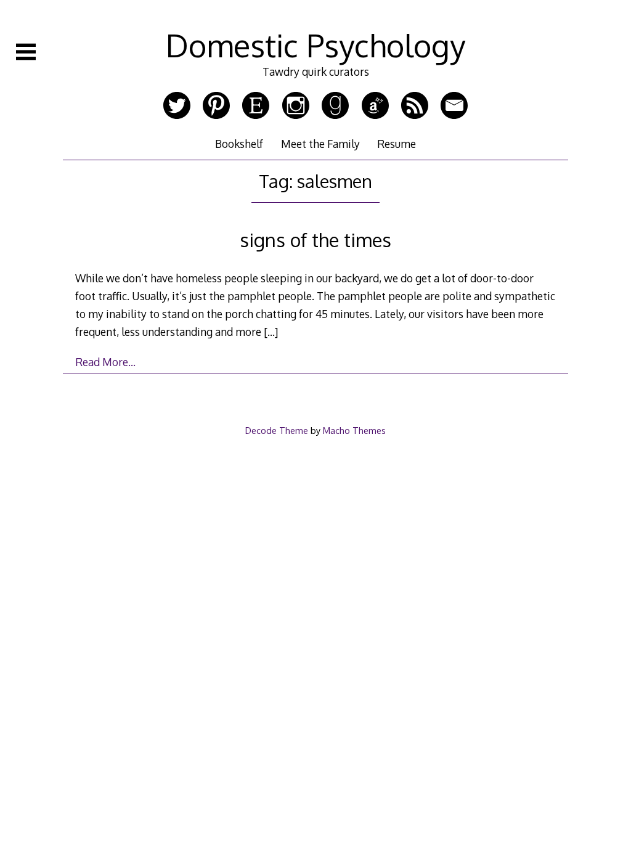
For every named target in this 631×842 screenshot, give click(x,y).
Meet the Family (320, 143)
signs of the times (315, 239)
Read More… (105, 362)
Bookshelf (239, 143)
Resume (396, 143)
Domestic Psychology (315, 45)
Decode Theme (276, 430)
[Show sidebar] (26, 52)
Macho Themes (354, 430)
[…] (271, 331)
